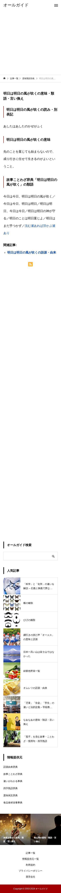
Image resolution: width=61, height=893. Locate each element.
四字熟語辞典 (10, 788)
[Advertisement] (30, 42)
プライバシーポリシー (30, 870)
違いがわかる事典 (12, 781)
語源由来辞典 (10, 767)
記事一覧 (30, 853)
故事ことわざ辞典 (12, 774)
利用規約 (30, 864)
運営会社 (30, 876)
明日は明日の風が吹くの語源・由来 (31, 252)
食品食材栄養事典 (12, 802)
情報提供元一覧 (30, 859)
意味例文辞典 (10, 795)
